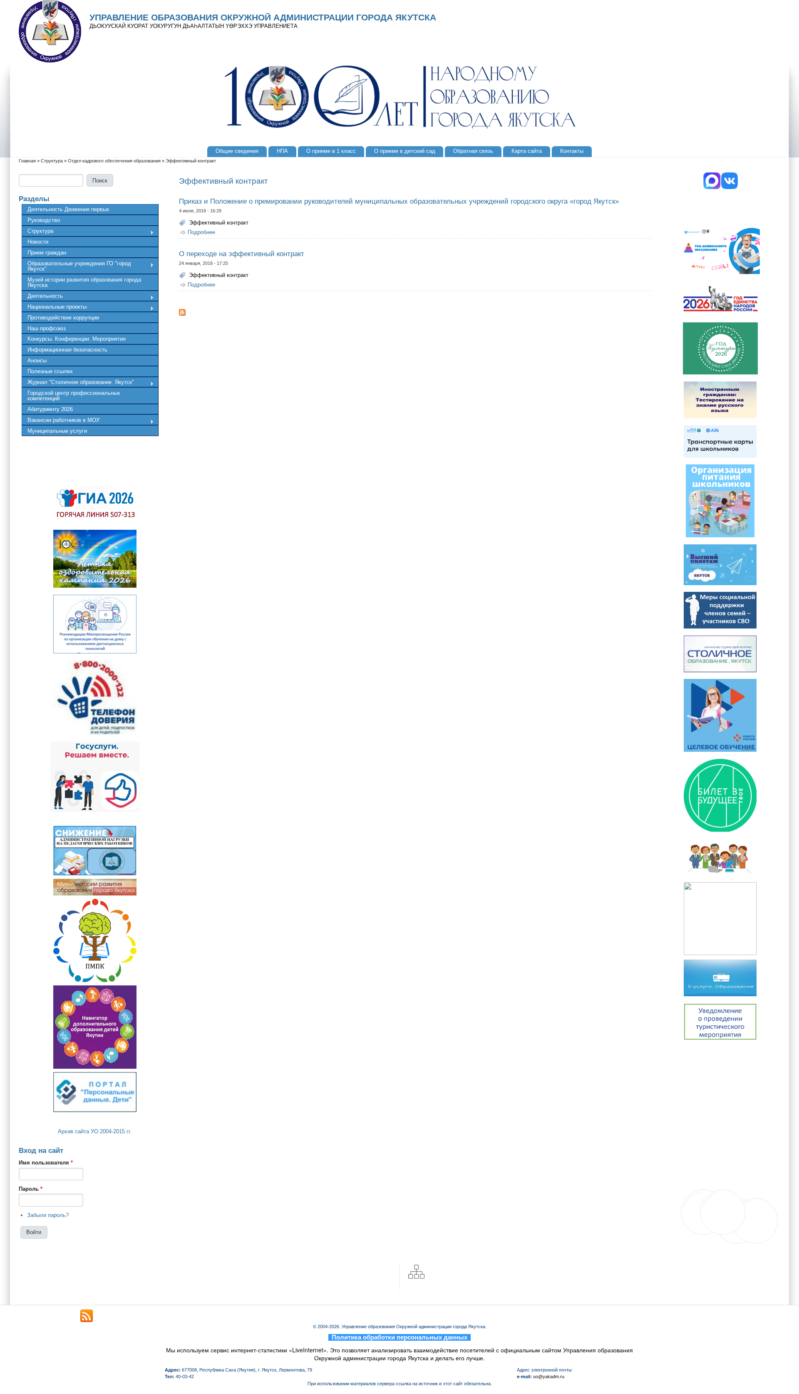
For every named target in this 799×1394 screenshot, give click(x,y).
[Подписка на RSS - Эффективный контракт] (415, 312)
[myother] (86, 1316)
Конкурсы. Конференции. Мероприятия (76, 339)
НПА (282, 151)
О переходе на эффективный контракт (241, 253)
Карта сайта (526, 151)
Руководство (43, 220)
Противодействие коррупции (63, 317)
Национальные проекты (54, 308)
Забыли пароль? (48, 1215)
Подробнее (201, 232)
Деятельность (42, 297)
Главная (27, 160)
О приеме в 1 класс (331, 151)
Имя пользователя (46, 1163)
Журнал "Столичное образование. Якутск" (78, 383)
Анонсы (37, 360)
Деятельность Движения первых (68, 209)
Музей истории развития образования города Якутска (84, 282)
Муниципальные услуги (57, 431)
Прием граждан (46, 252)
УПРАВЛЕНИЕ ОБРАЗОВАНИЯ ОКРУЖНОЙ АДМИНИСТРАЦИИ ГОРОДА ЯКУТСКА (262, 17)
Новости (37, 242)
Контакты (571, 151)
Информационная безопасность (67, 350)
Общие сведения (237, 151)
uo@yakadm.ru (548, 1376)
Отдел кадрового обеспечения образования (114, 160)
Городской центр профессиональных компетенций (73, 395)
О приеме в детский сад (404, 151)
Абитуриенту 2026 (50, 409)
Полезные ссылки (49, 371)
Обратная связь (473, 151)
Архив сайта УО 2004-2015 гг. (95, 1131)
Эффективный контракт (218, 222)
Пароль (30, 1189)
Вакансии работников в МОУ (60, 421)
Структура (52, 160)
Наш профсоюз (46, 328)
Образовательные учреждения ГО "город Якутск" (76, 266)
